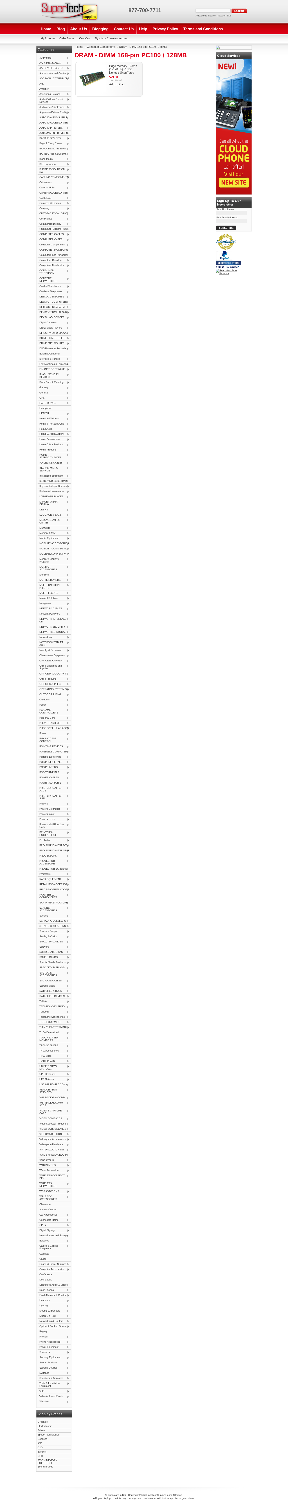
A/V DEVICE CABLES (50, 68)
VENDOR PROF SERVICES (48, 1091)
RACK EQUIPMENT (49, 879)
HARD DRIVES (47, 403)
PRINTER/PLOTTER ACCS (50, 789)
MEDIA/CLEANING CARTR (49, 521)
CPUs (42, 1225)
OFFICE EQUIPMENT (51, 660)
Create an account (117, 38)
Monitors (43, 574)
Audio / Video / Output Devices (50, 100)
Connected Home (48, 1220)
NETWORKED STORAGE (53, 632)
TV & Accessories (48, 1050)
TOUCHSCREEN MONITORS (48, 1039)
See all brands (45, 1466)
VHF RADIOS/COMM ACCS (50, 1104)
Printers (43, 803)
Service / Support (48, 931)
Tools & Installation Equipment (49, 1384)
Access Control (47, 1209)
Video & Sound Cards (50, 1396)
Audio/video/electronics (51, 107)
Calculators (45, 182)
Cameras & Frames (49, 203)
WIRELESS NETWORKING (47, 1184)
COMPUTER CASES (50, 239)
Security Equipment (49, 1357)
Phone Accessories (49, 1342)
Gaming (43, 387)
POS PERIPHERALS (50, 762)
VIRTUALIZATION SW (51, 1149)
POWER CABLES (48, 777)
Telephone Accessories (51, 1017)
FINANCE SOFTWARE (51, 369)
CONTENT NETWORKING (47, 279)
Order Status (66, 38)
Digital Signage (46, 1230)
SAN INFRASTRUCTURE (53, 902)
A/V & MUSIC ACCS (49, 63)
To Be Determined (48, 1032)
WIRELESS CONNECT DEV (51, 1177)
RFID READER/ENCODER (53, 889)
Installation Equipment (50, 476)
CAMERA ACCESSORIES (53, 192)
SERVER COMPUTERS (52, 926)
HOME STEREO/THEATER (49, 456)
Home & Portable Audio (51, 423)
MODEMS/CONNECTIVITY (54, 553)
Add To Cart (117, 84)
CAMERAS (44, 198)
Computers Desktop (49, 260)
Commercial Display (49, 224)
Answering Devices (49, 94)
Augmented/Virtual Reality (52, 112)
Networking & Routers (50, 1321)
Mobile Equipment (48, 538)
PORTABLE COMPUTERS (53, 751)
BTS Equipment (47, 164)
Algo (41, 83)
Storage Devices (48, 1367)
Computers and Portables (52, 255)
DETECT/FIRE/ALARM (51, 307)
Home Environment (49, 439)
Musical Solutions (48, 598)
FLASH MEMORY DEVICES (48, 375)
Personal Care (46, 718)
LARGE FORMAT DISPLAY (48, 503)
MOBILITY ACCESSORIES (53, 543)
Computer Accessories (51, 1269)
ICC (40, 1443)
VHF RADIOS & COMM (51, 1097)
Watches (43, 1401)
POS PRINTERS (48, 767)
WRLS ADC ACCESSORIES (47, 1197)
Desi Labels (45, 1279)
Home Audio (45, 429)
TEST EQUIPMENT (49, 1022)
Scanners (44, 1352)
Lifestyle (43, 509)
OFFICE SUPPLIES (49, 684)
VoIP (41, 1391)
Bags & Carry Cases (50, 143)
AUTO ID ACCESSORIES (53, 122)
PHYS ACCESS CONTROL (47, 740)
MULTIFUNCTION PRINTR (49, 586)
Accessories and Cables (52, 73)
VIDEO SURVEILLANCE (52, 1129)
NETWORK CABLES (50, 608)
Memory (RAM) (47, 533)
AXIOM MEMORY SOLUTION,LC (47, 1461)
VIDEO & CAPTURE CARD (50, 1112)
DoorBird (42, 1439)
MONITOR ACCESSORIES (47, 568)
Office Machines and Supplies (50, 667)
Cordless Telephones (50, 291)
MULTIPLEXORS (48, 593)
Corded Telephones (49, 286)
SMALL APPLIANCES (50, 941)
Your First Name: (225, 209)
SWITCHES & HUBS (50, 991)
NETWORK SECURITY (51, 627)
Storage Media (46, 986)
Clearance (45, 1204)
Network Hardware (49, 613)
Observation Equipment (51, 655)
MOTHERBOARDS (49, 580)
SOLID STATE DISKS (50, 952)
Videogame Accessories (52, 1139)
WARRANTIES (47, 1165)
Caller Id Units (46, 187)
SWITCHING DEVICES (51, 996)
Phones (43, 1336)
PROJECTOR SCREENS (52, 869)
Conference (45, 1274)
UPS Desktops (47, 1074)
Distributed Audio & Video (52, 1285)
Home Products (47, 449)
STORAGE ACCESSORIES (47, 974)
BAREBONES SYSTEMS (52, 153)
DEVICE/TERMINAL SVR (52, 312)
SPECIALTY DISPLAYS (51, 967)
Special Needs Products (52, 962)
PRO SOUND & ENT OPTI (53, 850)
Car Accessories (48, 1214)
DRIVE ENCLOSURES (51, 343)
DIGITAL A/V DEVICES (51, 317)
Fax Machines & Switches (53, 364)
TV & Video (45, 1056)
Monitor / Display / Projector (48, 560)
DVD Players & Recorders (53, 348)
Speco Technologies (49, 1434)
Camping (43, 208)
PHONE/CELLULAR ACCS (53, 728)
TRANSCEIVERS (48, 1045)
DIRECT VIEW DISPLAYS (53, 333)
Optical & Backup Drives (52, 1326)
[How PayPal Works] (224, 259)
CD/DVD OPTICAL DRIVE (53, 213)
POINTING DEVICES (50, 746)
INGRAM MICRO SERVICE (48, 469)
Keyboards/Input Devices (52, 486)
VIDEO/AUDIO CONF (50, 1134)
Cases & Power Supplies (52, 1264)
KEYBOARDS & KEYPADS (53, 481)
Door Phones (46, 1290)
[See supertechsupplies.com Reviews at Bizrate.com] (228, 265)
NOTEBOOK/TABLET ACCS (50, 643)
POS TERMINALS (48, 772)
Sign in (99, 38)
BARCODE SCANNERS (52, 148)
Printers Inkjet (46, 814)
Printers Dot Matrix (49, 809)
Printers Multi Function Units (51, 825)
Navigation (44, 603)
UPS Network (46, 1079)
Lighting (43, 1305)
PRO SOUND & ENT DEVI (53, 845)
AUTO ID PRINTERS (50, 128)
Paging (43, 1331)
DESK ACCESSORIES (51, 296)
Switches (43, 1373)
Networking (45, 637)
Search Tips (225, 15)
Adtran (41, 1430)
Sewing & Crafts (47, 936)
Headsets (44, 1300)
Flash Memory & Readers (53, 1295)
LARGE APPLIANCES (50, 496)
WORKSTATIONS (48, 1191)
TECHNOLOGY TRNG (51, 1006)
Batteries (43, 1240)
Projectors (44, 874)
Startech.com (45, 1426)
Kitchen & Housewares (51, 491)
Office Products (47, 679)
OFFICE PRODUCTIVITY (53, 673)
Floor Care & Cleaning (50, 382)
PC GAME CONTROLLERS (48, 711)
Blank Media (45, 159)
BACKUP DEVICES (49, 138)
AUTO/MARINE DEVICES (53, 133)
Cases (43, 1258)
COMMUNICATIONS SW (52, 229)
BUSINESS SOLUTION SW (51, 170)
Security (43, 915)
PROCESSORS (47, 855)
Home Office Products (51, 444)
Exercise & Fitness (49, 359)
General (43, 392)
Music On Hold (47, 1316)
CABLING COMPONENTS (53, 177)
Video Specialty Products (52, 1123)
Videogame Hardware (50, 1144)
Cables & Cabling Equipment (48, 1247)
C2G (40, 1447)
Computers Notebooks (51, 265)
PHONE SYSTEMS (49, 723)
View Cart (84, 38)
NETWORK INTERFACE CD (52, 620)
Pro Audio (44, 840)
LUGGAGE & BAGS (49, 515)
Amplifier (44, 88)
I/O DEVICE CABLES (50, 462)
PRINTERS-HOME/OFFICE (47, 833)
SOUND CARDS (48, 957)
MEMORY (44, 528)
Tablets (42, 1001)
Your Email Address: (227, 217)
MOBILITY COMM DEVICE (53, 548)
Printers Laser (46, 819)
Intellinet (42, 1451)
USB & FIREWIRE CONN (52, 1084)
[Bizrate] (235, 267)
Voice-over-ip (46, 1160)
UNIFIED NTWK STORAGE (47, 1067)
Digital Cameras (47, 322)
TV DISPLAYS (46, 1061)
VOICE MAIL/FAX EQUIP (52, 1155)
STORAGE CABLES (50, 980)
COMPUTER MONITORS (53, 249)
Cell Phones (45, 218)
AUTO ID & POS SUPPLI (52, 117)
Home (79, 47)
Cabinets (44, 1253)
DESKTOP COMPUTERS (53, 302)
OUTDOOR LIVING (49, 694)
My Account (48, 38)
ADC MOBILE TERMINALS (53, 78)
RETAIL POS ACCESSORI (53, 884)
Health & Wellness (48, 418)
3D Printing (44, 57)
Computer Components (51, 244)
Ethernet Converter (49, 353)
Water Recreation (48, 1170)
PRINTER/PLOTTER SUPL (50, 797)
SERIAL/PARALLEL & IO (52, 921)
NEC (40, 1456)
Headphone (45, 408)
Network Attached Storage (53, 1235)
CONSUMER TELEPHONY (46, 271)
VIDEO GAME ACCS (50, 1118)
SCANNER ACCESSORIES (47, 909)
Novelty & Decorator (50, 650)
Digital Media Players (50, 327)
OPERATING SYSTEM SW (53, 689)
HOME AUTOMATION (51, 434)
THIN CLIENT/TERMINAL (53, 1027)
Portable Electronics (49, 757)
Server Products (47, 1362)
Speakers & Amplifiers (50, 1378)
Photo (42, 733)
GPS (41, 398)
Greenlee (43, 1421)
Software (43, 947)
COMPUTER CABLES (51, 234)
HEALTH (43, 413)
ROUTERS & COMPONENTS (47, 896)
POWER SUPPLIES (49, 782)
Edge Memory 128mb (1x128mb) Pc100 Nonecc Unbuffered (123, 69)
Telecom (43, 1011)
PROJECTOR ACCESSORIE (46, 862)
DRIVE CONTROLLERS (52, 338)
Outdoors (44, 699)
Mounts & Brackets (49, 1310)
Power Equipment (48, 1347)
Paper (42, 704)
